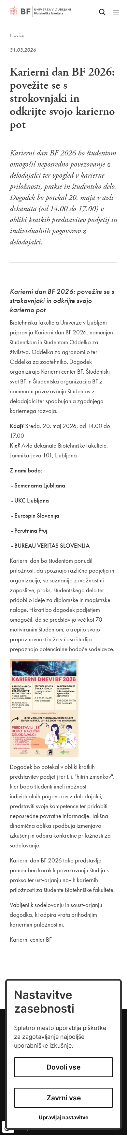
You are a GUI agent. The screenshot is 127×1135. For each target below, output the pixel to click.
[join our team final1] (44, 707)
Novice (17, 35)
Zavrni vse (64, 1098)
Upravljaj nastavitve (64, 1117)
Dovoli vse (63, 1067)
